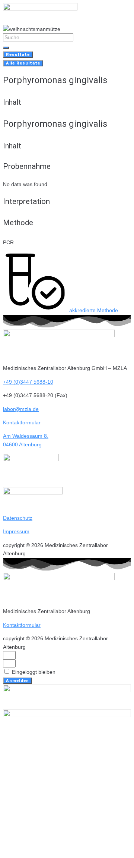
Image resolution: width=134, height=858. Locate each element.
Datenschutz (17, 518)
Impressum (16, 531)
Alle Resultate (23, 63)
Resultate (18, 54)
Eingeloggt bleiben (32, 672)
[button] (60, 310)
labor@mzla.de (21, 409)
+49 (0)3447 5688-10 (28, 382)
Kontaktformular (22, 422)
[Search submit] (6, 48)
